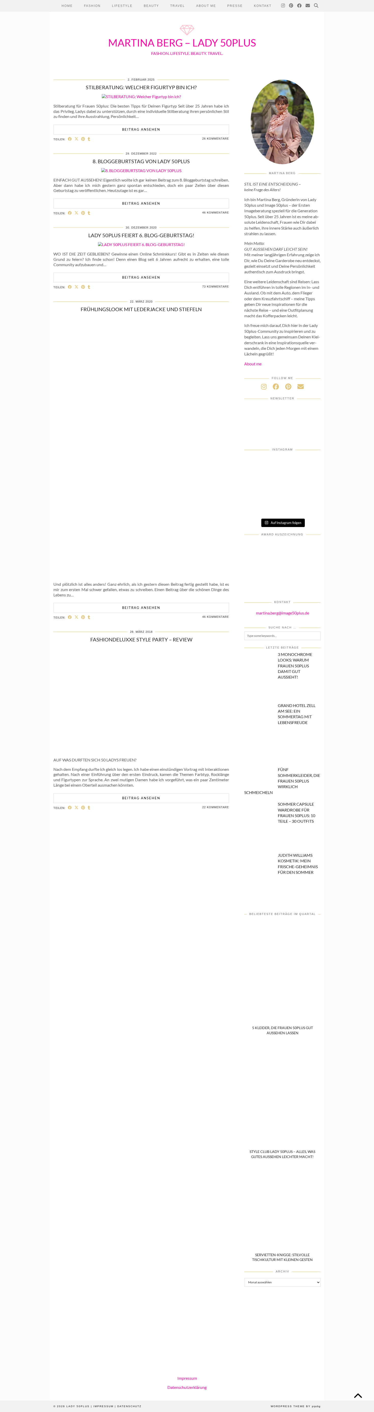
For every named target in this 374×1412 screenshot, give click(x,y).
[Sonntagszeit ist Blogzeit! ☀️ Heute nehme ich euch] (308, 478)
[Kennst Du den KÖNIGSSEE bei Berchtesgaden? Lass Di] (256, 493)
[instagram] (264, 386)
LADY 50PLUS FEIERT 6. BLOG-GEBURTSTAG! (141, 235)
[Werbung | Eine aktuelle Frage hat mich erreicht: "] (308, 493)
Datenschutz (129, 1406)
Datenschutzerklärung (187, 1387)
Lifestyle (122, 6)
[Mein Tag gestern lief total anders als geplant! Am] (308, 464)
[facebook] (276, 386)
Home (67, 6)
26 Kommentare (215, 138)
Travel (177, 6)
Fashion (92, 6)
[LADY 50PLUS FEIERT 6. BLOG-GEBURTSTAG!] (141, 244)
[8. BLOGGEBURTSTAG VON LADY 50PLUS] (141, 170)
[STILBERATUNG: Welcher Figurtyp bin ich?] (141, 96)
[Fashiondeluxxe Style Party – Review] (141, 750)
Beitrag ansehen (141, 129)
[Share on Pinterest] (83, 139)
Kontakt (262, 6)
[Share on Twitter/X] (76, 139)
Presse (235, 6)
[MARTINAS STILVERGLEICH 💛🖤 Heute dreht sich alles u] (308, 507)
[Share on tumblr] (89, 139)
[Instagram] (283, 6)
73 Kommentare (215, 286)
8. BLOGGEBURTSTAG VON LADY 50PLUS (141, 161)
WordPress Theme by (296, 1406)
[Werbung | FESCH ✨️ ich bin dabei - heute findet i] (282, 464)
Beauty (151, 6)
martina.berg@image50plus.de (282, 612)
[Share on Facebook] (70, 139)
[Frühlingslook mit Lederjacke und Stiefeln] (141, 574)
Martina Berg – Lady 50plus (182, 43)
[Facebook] (299, 6)
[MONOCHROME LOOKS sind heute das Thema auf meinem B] (256, 464)
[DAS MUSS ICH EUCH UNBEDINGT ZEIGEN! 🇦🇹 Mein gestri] (282, 507)
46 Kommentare (215, 212)
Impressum (187, 1378)
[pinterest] (288, 386)
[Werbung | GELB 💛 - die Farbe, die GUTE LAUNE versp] (256, 507)
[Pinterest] (291, 6)
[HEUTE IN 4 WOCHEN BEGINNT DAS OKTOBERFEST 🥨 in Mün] (256, 478)
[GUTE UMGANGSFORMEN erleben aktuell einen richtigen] (282, 478)
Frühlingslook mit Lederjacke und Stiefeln (141, 309)
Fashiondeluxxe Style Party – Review (141, 639)
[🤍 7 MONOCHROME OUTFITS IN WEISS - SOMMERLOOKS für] (282, 493)
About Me (206, 6)
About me (253, 363)
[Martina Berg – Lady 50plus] (187, 36)
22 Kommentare (215, 807)
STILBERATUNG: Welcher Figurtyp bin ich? (141, 87)
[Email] (308, 6)
